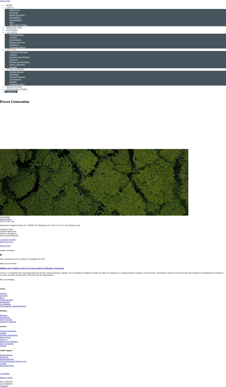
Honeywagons (5, 337)
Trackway (3, 340)
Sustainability (5, 302)
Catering (3, 364)
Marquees (3, 315)
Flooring (3, 346)
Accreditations (5, 304)
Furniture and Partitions (9, 335)
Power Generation (7, 344)
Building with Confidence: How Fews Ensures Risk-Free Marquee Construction (32, 268)
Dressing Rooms (6, 355)
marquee (5, 119)
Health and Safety (6, 300)
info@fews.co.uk (6, 242)
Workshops (4, 357)
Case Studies (5, 374)
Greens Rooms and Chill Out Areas (13, 361)
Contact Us (4, 386)
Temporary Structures (8, 322)
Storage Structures (7, 359)
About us (3, 293)
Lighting (3, 333)
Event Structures (6, 320)
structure (68, 119)
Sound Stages (5, 317)
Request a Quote (6, 378)
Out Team (3, 296)
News (2, 298)
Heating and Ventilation (9, 342)
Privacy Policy (5, 246)
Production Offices (7, 366)
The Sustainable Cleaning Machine (13, 306)
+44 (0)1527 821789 (7, 240)
